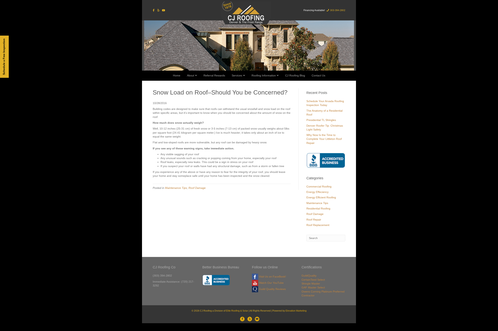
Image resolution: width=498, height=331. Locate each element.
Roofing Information (264, 75)
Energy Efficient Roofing (321, 197)
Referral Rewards (214, 75)
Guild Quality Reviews (272, 289)
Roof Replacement (317, 225)
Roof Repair (313, 219)
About (190, 75)
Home (176, 75)
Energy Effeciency (317, 192)
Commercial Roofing (318, 186)
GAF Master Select (313, 287)
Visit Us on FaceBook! (272, 276)
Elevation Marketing (296, 310)
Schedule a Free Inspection (3, 57)
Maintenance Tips (176, 187)
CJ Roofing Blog (295, 75)
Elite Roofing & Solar (237, 310)
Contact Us (318, 75)
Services (237, 75)
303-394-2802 (337, 10)
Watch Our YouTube (271, 282)
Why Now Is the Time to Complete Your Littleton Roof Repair (324, 138)
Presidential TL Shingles (321, 120)
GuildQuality (309, 275)
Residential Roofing (318, 208)
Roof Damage (197, 187)
